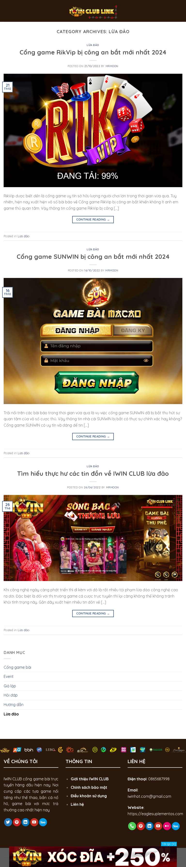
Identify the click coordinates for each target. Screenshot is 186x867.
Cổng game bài (17, 667)
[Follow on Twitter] (8, 822)
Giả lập (10, 685)
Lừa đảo (93, 45)
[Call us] (132, 826)
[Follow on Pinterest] (17, 822)
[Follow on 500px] (43, 822)
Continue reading (93, 219)
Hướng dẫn (13, 704)
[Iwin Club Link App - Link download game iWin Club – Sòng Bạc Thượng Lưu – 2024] (93, 11)
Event (9, 676)
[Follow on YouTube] (34, 822)
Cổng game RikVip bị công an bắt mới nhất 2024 (93, 52)
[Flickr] (167, 826)
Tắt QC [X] (169, 844)
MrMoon (112, 66)
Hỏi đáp (11, 695)
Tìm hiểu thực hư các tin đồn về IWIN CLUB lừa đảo (93, 473)
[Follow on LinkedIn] (26, 822)
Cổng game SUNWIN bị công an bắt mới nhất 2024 (93, 256)
